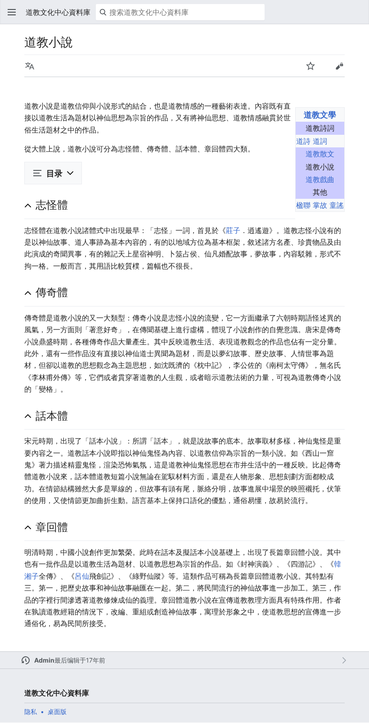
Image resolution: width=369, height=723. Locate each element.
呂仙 (82, 576)
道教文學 (320, 114)
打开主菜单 (12, 12)
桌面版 (57, 711)
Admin (44, 660)
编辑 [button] (339, 66)
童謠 (336, 205)
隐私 (30, 711)
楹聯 (303, 205)
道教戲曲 (320, 179)
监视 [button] (311, 66)
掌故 (320, 205)
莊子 (233, 230)
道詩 (303, 141)
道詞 (320, 141)
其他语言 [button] (30, 66)
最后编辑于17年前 (79, 660)
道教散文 (320, 153)
